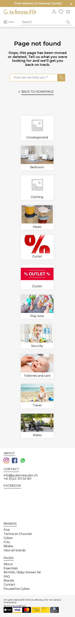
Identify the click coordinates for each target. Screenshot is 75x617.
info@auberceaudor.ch (21, 475)
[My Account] (54, 12)
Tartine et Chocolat (18, 534)
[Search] (61, 77)
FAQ (7, 576)
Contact (9, 584)
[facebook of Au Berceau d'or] (14, 461)
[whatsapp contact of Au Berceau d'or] (22, 461)
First (7, 530)
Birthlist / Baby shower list (22, 572)
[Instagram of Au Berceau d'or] (6, 461)
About (8, 564)
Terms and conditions (15, 606)
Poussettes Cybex (17, 588)
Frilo (7, 542)
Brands (9, 580)
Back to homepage (37, 91)
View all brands (14, 550)
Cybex (8, 538)
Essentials (11, 568)
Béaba (8, 546)
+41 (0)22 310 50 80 (17, 478)
